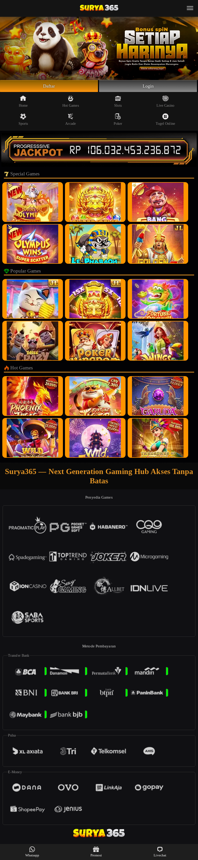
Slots (118, 105)
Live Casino (165, 105)
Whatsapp (32, 855)
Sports (23, 124)
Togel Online (165, 124)
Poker (118, 124)
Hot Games (70, 105)
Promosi (96, 855)
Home (23, 105)
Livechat (160, 855)
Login (148, 86)
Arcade (70, 124)
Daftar (49, 86)
